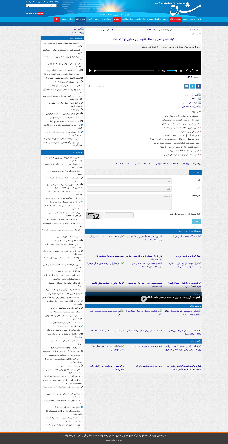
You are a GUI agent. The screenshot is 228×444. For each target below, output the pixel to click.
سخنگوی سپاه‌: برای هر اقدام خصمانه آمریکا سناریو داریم (64, 413)
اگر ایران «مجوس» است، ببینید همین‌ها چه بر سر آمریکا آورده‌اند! (63, 133)
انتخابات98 (148, 163)
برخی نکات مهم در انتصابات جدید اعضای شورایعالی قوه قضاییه (65, 214)
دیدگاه (71, 19)
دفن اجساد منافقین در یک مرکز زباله (66, 85)
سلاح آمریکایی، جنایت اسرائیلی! (67, 407)
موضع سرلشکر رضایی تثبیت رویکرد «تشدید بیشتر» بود (64, 303)
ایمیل (198, 187)
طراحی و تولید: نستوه (114, 440)
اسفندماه (119, 163)
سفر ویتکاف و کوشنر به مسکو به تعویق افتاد (63, 347)
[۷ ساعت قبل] (143, 271)
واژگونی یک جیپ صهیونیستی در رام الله (65, 308)
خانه (199, 19)
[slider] (124, 70)
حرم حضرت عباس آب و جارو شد (149, 366)
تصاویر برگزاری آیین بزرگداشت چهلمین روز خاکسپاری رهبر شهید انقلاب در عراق (184, 367)
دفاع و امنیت (140, 19)
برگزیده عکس (195, 341)
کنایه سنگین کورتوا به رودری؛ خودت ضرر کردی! (62, 376)
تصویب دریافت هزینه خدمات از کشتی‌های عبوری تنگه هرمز (62, 266)
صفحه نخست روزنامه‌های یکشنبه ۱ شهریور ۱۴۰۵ (61, 78)
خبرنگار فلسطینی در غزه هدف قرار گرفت (64, 271)
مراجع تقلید (186, 163)
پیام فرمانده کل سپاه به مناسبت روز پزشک (63, 330)
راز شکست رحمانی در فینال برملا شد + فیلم (144, 331)
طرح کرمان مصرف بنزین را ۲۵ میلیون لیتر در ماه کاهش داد (144, 257)
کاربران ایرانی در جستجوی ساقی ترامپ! (108, 283)
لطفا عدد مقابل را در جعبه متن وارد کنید (185, 214)
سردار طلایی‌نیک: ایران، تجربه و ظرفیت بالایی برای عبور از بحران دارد (63, 419)
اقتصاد (90, 19)
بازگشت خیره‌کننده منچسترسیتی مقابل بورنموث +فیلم (63, 259)
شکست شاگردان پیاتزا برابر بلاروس (66, 322)
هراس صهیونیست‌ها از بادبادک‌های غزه (65, 311)
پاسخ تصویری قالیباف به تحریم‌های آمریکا (64, 293)
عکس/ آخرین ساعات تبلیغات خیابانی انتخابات (181, 127)
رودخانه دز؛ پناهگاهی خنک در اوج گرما (65, 121)
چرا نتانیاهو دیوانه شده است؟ (68, 326)
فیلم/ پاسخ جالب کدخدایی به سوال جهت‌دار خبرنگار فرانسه (176, 143)
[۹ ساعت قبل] (143, 319)
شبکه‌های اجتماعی (154, 19)
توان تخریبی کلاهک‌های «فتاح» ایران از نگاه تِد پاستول (63, 127)
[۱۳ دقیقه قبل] (182, 354)
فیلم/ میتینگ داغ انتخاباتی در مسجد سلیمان (182, 135)
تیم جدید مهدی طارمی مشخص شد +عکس (106, 331)
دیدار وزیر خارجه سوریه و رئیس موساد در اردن (62, 219)
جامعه (97, 19)
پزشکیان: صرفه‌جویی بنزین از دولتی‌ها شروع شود (61, 198)
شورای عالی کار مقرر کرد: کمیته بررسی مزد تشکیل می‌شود (64, 193)
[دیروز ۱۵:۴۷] (105, 319)
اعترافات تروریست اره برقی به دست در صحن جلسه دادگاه (173, 297)
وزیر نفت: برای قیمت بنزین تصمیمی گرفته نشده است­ (62, 426)
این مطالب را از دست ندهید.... (188, 231)
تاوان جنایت (75, 109)
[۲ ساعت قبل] (105, 354)
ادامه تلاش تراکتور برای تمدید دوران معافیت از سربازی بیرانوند (63, 360)
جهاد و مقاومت (127, 19)
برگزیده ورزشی (195, 306)
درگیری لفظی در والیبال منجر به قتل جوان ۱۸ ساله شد (64, 65)
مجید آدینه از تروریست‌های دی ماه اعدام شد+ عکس (63, 58)
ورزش (165, 19)
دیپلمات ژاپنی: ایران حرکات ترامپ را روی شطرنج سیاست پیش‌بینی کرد (62, 382)
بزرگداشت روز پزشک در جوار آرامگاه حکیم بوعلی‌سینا (107, 367)
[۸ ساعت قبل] (105, 271)
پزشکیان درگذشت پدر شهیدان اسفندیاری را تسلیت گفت (64, 395)
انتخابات (175, 163)
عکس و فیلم (80, 19)
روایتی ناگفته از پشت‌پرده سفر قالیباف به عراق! (62, 74)
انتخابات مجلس (162, 163)
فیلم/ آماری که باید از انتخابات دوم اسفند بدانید (180, 119)
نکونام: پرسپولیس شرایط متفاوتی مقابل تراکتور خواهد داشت (185, 332)
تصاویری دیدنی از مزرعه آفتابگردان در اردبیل (63, 113)
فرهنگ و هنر (106, 19)
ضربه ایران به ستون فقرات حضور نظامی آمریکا (62, 138)
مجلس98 (136, 163)
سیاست (192, 19)
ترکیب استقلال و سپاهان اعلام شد (66, 279)
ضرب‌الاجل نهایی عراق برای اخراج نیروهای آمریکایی (65, 284)
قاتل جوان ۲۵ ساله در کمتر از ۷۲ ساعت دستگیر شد (62, 91)
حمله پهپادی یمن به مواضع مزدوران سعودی (63, 355)
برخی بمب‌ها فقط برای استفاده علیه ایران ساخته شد (62, 225)
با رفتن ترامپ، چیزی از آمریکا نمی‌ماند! (65, 201)
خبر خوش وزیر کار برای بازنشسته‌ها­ (66, 81)
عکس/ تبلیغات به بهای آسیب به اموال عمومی (181, 154)
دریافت (193, 77)
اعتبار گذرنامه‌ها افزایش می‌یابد (188, 256)
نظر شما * (196, 195)
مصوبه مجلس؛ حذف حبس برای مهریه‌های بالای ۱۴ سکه (62, 45)
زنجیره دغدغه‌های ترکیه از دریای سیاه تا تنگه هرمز (61, 297)
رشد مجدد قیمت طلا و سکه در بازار (109, 256)
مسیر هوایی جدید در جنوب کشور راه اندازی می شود (63, 402)
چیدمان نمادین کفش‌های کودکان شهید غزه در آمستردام (63, 179)
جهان (185, 19)
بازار (57, 19)
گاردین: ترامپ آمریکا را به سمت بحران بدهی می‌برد (64, 342)
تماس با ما (39, 2)
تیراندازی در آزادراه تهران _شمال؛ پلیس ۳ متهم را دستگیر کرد (62, 144)
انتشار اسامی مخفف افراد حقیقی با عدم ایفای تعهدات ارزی (63, 317)
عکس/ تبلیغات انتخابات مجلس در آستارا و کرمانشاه (179, 147)
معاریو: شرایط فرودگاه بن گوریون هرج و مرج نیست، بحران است (64, 159)
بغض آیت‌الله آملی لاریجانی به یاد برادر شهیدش (61, 351)
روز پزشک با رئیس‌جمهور (70, 365)
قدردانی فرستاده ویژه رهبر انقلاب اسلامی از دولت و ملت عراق (64, 371)
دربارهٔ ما (29, 2)
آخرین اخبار (77, 152)
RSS (56, 2)
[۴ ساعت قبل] (105, 244)
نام (199, 180)
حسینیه (116, 19)
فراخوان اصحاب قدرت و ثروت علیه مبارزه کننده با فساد (62, 231)
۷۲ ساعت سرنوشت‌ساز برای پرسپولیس (64, 117)
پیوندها (63, 19)
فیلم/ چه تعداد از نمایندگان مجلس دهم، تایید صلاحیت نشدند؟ (174, 139)
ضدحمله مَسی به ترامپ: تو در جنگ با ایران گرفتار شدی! (62, 52)
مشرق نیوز (179, 8)
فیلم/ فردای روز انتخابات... (188, 131)
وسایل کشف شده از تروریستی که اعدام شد (63, 70)
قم (128, 163)
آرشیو (49, 2)
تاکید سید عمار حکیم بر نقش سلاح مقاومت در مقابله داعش (63, 207)
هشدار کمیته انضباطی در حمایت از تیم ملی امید (62, 289)
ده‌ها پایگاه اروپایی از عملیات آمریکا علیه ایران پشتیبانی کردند (63, 166)
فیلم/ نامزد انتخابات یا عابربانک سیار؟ (184, 150)
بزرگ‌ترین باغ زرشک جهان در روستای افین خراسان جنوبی (65, 104)
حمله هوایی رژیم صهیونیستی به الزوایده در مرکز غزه (62, 388)
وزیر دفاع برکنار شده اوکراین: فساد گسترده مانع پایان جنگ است (62, 98)
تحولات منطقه (175, 19)
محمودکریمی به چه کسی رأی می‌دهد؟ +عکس (181, 116)
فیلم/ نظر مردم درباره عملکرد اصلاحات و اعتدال (180, 123)
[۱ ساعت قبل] (182, 244)
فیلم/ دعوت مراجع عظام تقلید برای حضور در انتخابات (143, 39)
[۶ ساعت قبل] (182, 271)
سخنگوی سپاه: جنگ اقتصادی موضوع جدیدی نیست (64, 173)
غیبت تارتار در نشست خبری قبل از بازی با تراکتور (61, 275)
